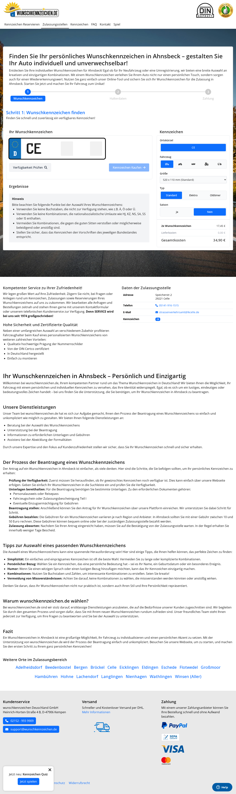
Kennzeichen (79, 24)
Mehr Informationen (96, 712)
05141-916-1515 (169, 305)
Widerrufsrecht (79, 783)
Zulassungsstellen (55, 24)
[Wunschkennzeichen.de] (31, 10)
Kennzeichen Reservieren (22, 24)
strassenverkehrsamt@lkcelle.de (179, 312)
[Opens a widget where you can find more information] (222, 787)
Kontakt (105, 24)
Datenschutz (56, 783)
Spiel (117, 24)
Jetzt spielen (28, 781)
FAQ (94, 24)
